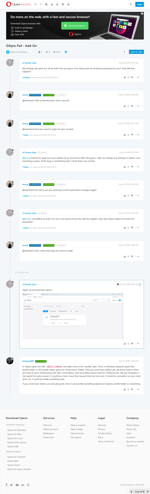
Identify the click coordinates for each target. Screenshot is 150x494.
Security (102, 425)
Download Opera (76, 25)
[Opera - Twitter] (11, 485)
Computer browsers (15, 424)
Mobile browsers (13, 451)
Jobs (128, 433)
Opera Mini (12, 461)
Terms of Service (106, 441)
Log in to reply (136, 52)
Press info (131, 429)
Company (132, 418)
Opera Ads (48, 437)
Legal (101, 418)
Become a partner (135, 441)
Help (73, 418)
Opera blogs (77, 429)
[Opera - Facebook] (6, 485)
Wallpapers (48, 433)
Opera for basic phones (19, 469)
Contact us (131, 445)
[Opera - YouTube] (17, 485)
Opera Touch (13, 465)
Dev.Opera (76, 437)
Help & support (78, 425)
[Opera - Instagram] (28, 485)
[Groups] (57, 4)
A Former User (29, 63)
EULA (100, 437)
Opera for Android (16, 457)
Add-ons (47, 425)
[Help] (68, 4)
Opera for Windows (18, 52)
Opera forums (77, 433)
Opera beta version (17, 442)
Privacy (101, 429)
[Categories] (35, 4)
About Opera (132, 425)
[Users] (52, 4)
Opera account (50, 429)
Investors (130, 437)
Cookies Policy (105, 433)
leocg (25, 95)
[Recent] (41, 4)
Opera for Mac (14, 434)
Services (48, 418)
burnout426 (28, 361)
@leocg (43, 152)
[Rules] (63, 4)
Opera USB (12, 446)
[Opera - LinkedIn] (22, 485)
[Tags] (46, 4)
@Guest (62, 95)
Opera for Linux (15, 438)
